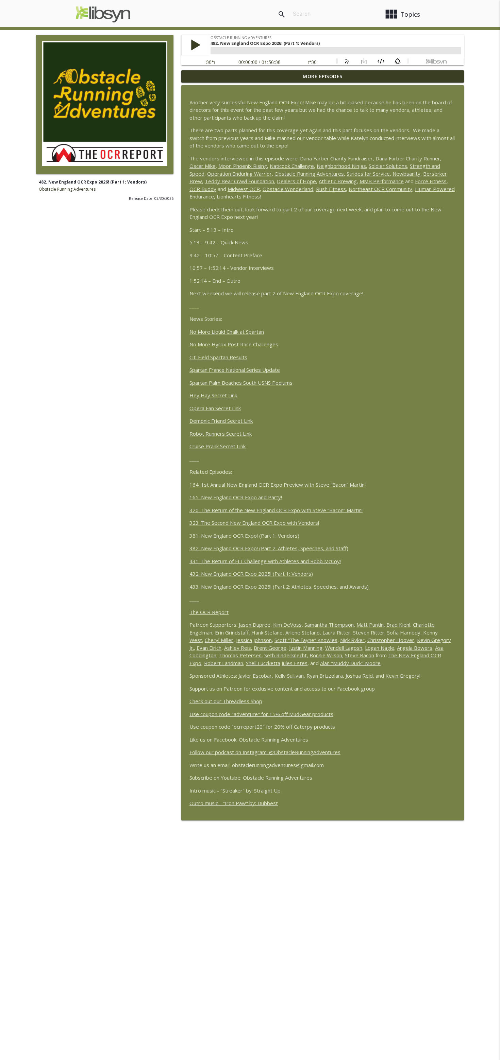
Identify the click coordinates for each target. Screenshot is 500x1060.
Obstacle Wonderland (288, 189)
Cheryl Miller (219, 640)
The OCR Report (209, 612)
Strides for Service (368, 173)
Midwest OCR (244, 189)
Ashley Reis (237, 647)
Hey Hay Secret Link (213, 395)
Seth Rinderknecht (285, 655)
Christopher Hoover (390, 640)
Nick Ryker (352, 640)
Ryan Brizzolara (324, 675)
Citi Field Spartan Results (218, 357)
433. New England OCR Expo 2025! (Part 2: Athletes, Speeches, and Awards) (279, 586)
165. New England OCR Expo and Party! (235, 497)
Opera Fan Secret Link (215, 408)
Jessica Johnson (254, 640)
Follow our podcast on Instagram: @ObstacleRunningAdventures (264, 752)
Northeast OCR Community (380, 189)
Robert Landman (223, 663)
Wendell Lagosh (343, 647)
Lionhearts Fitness (238, 196)
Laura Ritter (336, 632)
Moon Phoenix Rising (242, 165)
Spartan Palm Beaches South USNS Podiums (241, 382)
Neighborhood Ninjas (341, 165)
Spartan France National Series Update (234, 369)
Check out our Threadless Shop (225, 701)
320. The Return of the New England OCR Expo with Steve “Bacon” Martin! (276, 510)
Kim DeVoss (287, 624)
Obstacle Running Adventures (67, 189)
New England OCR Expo (275, 102)
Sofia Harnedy (403, 632)
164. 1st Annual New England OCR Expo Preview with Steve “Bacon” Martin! (277, 484)
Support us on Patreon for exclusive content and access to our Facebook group (282, 688)
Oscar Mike (202, 165)
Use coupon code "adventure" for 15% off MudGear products (261, 714)
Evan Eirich (209, 647)
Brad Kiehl (398, 624)
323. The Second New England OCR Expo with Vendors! (254, 522)
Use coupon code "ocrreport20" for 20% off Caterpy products (262, 726)
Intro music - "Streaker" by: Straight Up (235, 790)
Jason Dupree (254, 624)
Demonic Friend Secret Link (221, 420)
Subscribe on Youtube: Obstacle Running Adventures (250, 777)
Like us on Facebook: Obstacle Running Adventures (248, 739)
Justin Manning (305, 647)
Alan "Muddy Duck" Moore (350, 663)
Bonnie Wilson (326, 655)
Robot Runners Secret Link (220, 433)
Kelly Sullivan (289, 675)
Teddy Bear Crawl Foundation (239, 181)
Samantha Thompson (329, 624)
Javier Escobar (255, 675)
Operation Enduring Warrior (239, 173)
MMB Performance (382, 181)
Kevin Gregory (402, 675)
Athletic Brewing (338, 181)
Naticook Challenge (292, 165)
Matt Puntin (370, 624)
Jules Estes (294, 663)
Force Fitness (431, 181)
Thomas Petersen (240, 655)
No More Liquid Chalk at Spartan (226, 331)
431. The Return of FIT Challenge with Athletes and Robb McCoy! (265, 561)
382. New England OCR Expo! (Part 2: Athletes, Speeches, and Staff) (268, 548)
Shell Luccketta (263, 663)
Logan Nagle (379, 647)
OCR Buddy (202, 189)
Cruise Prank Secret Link (217, 446)
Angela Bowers (414, 647)
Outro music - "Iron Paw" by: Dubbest (233, 803)
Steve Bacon (359, 655)
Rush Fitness (331, 189)
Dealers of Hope (296, 181)
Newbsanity (406, 173)
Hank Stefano (267, 632)
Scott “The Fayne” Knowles (305, 640)
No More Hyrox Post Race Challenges (233, 344)
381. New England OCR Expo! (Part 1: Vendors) (244, 535)
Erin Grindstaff (232, 632)
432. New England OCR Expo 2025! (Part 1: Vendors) (251, 573)
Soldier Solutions (388, 165)
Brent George (270, 647)
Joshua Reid (359, 675)
